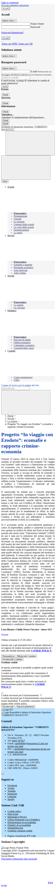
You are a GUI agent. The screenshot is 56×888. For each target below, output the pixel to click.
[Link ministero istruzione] (15, 5)
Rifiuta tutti (26, 656)
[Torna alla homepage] (28, 128)
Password (35, 27)
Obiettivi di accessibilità (19, 825)
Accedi (5, 8)
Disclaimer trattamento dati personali (19, 859)
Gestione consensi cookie (19, 830)
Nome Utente (37, 23)
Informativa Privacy (17, 817)
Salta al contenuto (10, 2)
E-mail (34, 71)
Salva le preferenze (25, 707)
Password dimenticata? (12, 32)
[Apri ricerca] (30, 143)
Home (10, 415)
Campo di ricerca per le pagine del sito (20, 385)
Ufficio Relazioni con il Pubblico (23, 819)
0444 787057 (18, 740)
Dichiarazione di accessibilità (21, 822)
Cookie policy (14, 811)
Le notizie (12, 421)
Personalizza (8, 656)
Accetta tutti (12, 659)
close (4, 181)
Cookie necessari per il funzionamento (20, 695)
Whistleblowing (15, 828)
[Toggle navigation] (25, 167)
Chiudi (5, 95)
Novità (10, 418)
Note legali (12, 814)
